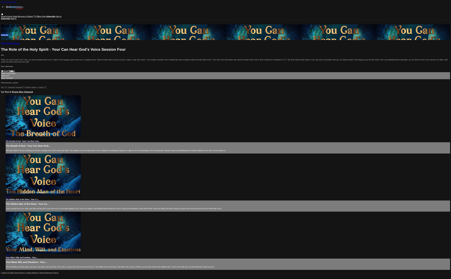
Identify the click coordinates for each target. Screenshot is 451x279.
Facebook (5, 71)
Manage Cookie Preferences (42, 273)
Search (4, 16)
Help (12, 273)
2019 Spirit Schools (10, 43)
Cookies (28, 273)
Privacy (22, 273)
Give (44, 16)
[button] (2, 14)
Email (13, 71)
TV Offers (37, 16)
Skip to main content (8, 2)
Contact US (5, 273)
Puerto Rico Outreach (22, 92)
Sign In (13, 19)
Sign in (59, 16)
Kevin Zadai (12, 16)
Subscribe (4, 35)
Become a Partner (25, 16)
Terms (16, 273)
